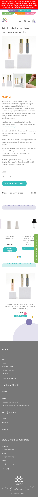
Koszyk (4, 419)
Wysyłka (4, 391)
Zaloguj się (24, 10)
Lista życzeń (5, 426)
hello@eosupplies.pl (8, 450)
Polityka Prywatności (8, 370)
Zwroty (4, 398)
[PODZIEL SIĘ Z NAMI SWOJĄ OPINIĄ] (36, 262)
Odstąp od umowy (9, 378)
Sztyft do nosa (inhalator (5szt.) (10, 237)
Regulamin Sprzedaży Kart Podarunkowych (15, 405)
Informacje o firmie (7, 366)
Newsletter (5, 433)
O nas (3, 359)
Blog (3, 356)
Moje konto (5, 422)
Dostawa (4, 395)
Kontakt (20, 13)
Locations (30, 13)
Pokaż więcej (10, 250)
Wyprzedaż (5, 429)
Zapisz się (12, 10)
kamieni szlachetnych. (9, 127)
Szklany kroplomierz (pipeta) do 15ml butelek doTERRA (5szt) (28, 239)
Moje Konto (8, 13)
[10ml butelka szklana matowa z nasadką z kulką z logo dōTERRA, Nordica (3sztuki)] (20, 288)
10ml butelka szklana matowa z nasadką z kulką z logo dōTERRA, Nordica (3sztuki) (17, 30)
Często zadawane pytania (10, 402)
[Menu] (20, 21)
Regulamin (5, 373)
